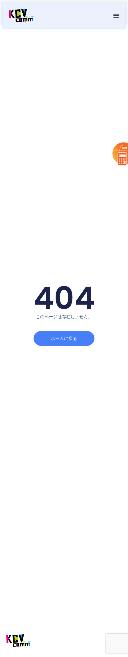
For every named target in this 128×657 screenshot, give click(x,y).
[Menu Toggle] (116, 15)
